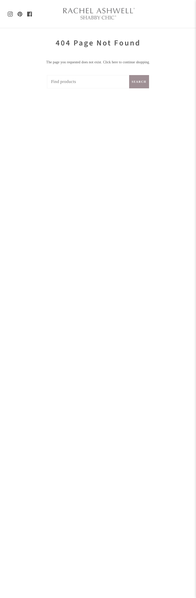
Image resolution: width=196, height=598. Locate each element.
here (115, 62)
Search (139, 81)
